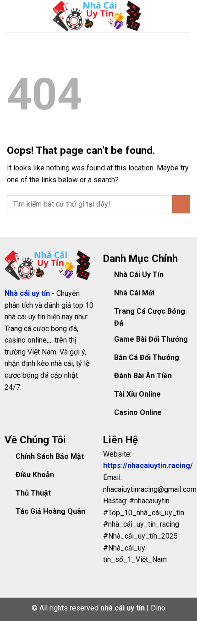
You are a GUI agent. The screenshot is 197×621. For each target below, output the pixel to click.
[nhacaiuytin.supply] (98, 16)
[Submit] (181, 204)
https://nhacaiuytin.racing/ (148, 465)
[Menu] (12, 16)
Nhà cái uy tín (28, 293)
